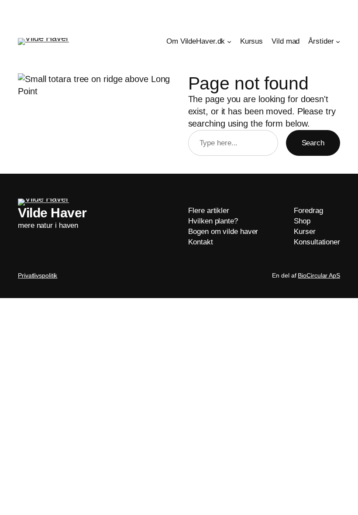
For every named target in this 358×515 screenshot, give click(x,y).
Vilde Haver (52, 213)
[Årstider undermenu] (338, 41)
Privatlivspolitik (37, 275)
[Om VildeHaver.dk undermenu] (229, 41)
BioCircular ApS (319, 275)
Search (313, 143)
